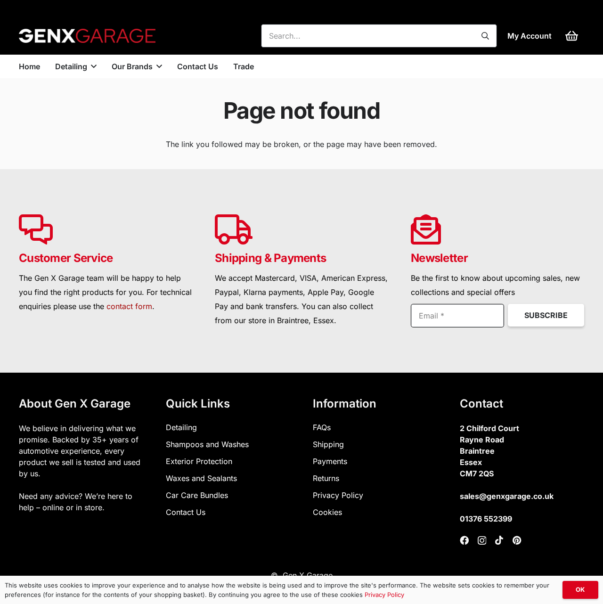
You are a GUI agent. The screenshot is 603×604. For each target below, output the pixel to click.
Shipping (328, 444)
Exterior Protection (199, 461)
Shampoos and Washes (207, 444)
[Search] (485, 35)
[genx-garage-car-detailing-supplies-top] (87, 36)
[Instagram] (482, 541)
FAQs (322, 427)
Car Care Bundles (197, 495)
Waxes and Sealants (201, 478)
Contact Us (185, 512)
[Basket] (571, 36)
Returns (326, 478)
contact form (129, 306)
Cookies (327, 512)
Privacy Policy (338, 495)
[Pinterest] (517, 540)
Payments (330, 461)
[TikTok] (499, 540)
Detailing (181, 427)
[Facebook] (464, 540)
